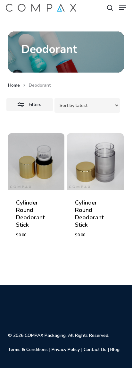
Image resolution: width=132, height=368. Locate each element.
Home (14, 85)
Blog (115, 349)
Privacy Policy (66, 349)
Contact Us (95, 349)
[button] (122, 7)
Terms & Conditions (28, 349)
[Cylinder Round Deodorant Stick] (36, 161)
